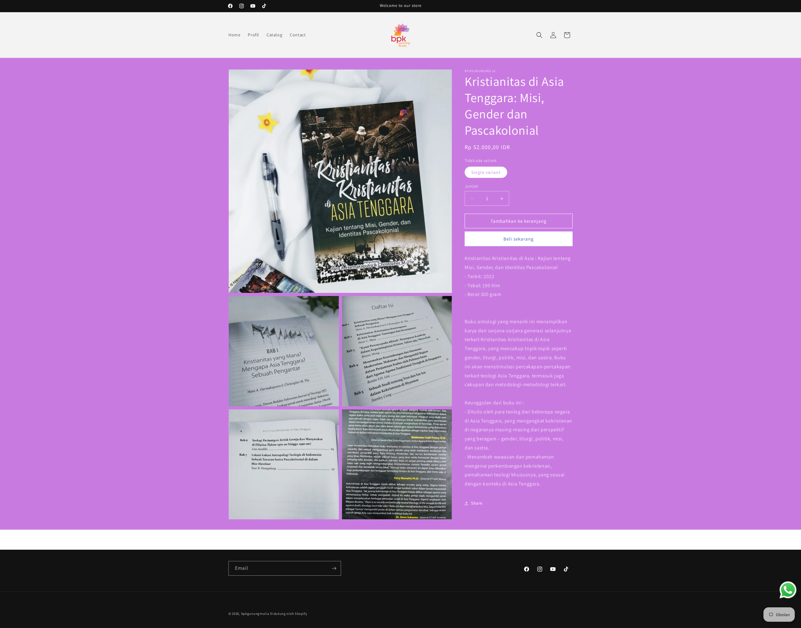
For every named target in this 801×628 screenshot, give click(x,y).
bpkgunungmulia (255, 613)
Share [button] (476, 503)
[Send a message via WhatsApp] (788, 590)
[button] (539, 35)
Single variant (486, 172)
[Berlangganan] (334, 568)
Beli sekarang (518, 239)
